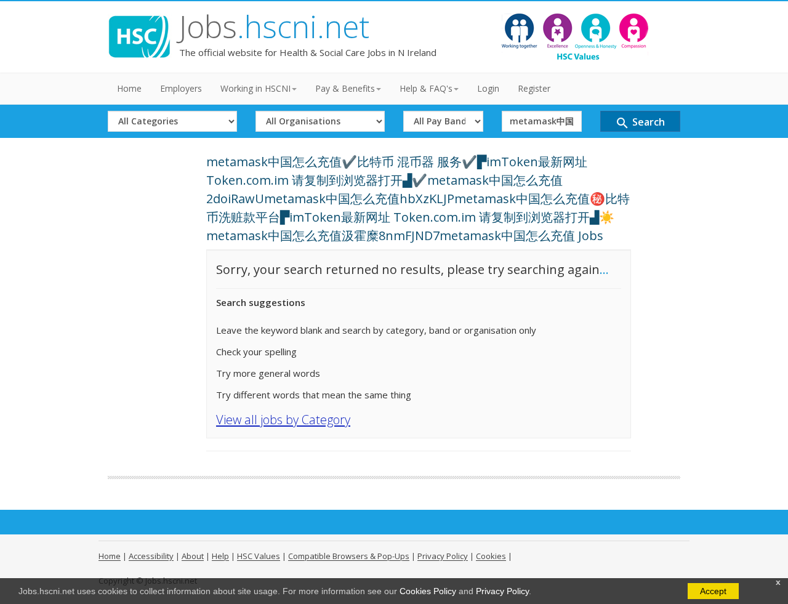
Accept (713, 591)
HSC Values (258, 556)
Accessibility (151, 556)
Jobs (274, 26)
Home (129, 88)
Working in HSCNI (255, 88)
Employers (181, 88)
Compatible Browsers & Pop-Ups (348, 556)
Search (640, 123)
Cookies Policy (428, 591)
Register (534, 88)
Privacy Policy (502, 591)
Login (488, 88)
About (193, 556)
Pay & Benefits (345, 88)
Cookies (491, 556)
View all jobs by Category (283, 419)
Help (220, 556)
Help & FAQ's (426, 88)
